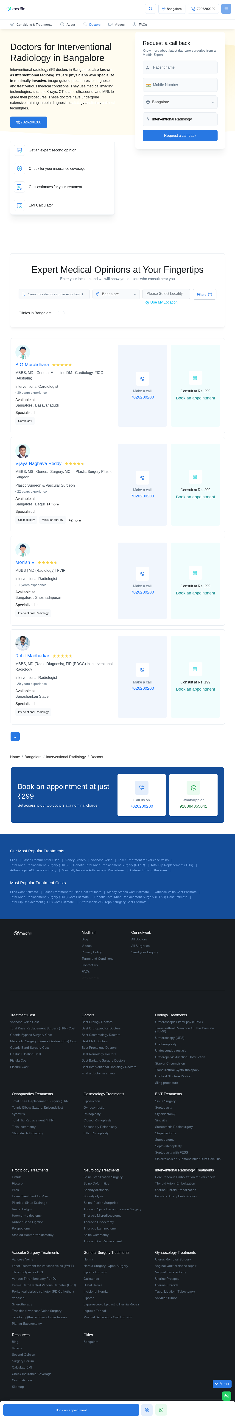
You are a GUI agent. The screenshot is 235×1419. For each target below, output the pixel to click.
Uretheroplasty (165, 1044)
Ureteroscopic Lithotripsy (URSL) (179, 1021)
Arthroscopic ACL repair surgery (35, 870)
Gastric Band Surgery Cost (29, 1047)
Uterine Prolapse (167, 1278)
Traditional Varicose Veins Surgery (37, 1310)
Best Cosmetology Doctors (101, 1034)
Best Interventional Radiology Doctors (109, 1066)
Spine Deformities (96, 1183)
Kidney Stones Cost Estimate (130, 892)
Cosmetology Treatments (104, 1094)
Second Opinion (23, 1354)
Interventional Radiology (66, 757)
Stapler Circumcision (170, 1063)
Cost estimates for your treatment (62, 187)
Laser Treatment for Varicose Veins (145, 860)
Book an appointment (71, 1410)
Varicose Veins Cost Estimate (177, 892)
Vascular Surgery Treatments (35, 1253)
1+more (53, 504)
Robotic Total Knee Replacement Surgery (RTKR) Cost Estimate (142, 897)
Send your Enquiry (144, 952)
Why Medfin (90, 977)
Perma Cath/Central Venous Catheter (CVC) (44, 1285)
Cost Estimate (22, 1380)
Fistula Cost (18, 1060)
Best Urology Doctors (97, 1021)
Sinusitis (161, 1120)
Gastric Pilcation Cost (25, 1054)
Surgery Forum (23, 1361)
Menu (224, 1384)
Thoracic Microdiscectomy (102, 1215)
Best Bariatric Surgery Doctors (104, 1060)
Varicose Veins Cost (24, 1021)
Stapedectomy (165, 1133)
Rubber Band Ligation (28, 1222)
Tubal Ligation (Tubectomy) (175, 1291)
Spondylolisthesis (96, 1189)
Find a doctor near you (98, 1073)
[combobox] (180, 102)
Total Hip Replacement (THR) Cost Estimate (44, 902)
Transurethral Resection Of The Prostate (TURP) (184, 1029)
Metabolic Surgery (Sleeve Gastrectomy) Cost (43, 1041)
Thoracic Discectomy (99, 1222)
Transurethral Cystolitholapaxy (177, 1069)
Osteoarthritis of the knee (150, 870)
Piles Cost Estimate (26, 892)
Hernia (88, 1259)
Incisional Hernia (96, 1291)
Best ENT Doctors (95, 1041)
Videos (87, 945)
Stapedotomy (164, 1139)
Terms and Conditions (97, 958)
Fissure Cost (19, 1066)
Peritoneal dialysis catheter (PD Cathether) (43, 1291)
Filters (201, 294)
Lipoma (89, 1297)
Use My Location (163, 302)
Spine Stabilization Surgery (103, 1177)
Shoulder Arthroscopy (27, 1133)
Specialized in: (27, 413)
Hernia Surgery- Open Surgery (106, 1265)
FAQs (86, 971)
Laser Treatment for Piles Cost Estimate (74, 892)
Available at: (25, 400)
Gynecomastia (94, 1107)
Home (15, 757)
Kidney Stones (77, 860)
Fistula (17, 1177)
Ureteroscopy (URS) (170, 1037)
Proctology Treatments (30, 1170)
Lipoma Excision (95, 1272)
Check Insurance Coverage (32, 1373)
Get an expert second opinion (62, 150)
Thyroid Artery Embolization (175, 1183)
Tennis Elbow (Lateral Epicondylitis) (37, 1107)
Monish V (25, 562)
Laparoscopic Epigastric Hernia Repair (111, 1304)
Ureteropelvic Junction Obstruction (180, 1057)
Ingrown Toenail (95, 1310)
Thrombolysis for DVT (28, 1272)
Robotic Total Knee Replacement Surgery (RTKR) (111, 865)
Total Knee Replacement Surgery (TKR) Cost (42, 1028)
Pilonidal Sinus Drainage (29, 1202)
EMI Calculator (62, 205)
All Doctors (139, 939)
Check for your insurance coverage (62, 168)
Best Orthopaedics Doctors (101, 1028)
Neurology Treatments (102, 1170)
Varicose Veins (103, 860)
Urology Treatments (171, 1015)
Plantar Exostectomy (27, 1323)
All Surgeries (140, 945)
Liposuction (92, 1101)
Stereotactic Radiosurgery (174, 1126)
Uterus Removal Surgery (173, 1259)
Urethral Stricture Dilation (173, 1076)
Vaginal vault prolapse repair (175, 1265)
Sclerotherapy (22, 1304)
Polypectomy (21, 1228)
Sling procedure (166, 1082)
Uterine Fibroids (166, 1285)
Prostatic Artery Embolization (176, 1196)
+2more (75, 520)
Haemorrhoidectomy (27, 1215)
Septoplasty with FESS (171, 1152)
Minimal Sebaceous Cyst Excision (108, 1317)
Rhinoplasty (92, 1113)
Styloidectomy (165, 1113)
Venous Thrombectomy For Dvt (34, 1278)
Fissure (17, 1183)
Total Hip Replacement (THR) (174, 865)
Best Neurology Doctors (99, 1054)
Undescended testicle (170, 1050)
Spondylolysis (93, 1196)
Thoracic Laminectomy (100, 1228)
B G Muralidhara (32, 364)
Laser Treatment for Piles (42, 860)
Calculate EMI (22, 1367)
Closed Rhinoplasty (98, 1120)
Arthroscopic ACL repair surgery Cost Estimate (114, 902)
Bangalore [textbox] (160, 102)
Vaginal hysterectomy (170, 1272)
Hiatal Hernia (93, 1285)
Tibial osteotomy (24, 1126)
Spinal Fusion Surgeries (101, 1202)
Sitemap (18, 1386)
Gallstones (91, 1278)
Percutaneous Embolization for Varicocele (185, 1177)
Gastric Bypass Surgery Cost (31, 1034)
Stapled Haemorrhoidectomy (32, 1234)
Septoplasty (163, 1107)
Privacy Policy (92, 952)
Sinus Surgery (165, 1101)
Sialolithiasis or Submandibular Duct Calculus (188, 1158)
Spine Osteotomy (96, 1234)
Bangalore (33, 757)
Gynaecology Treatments (175, 1253)
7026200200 (31, 122)
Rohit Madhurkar (33, 655)
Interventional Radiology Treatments (184, 1170)
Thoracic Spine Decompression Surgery (112, 1209)
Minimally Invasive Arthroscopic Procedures (95, 870)
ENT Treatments (168, 1094)
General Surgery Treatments (106, 1253)
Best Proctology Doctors (99, 1047)
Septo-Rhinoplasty (168, 1146)
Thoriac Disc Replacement (103, 1241)
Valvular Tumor (166, 1297)
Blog (85, 939)
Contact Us (90, 965)
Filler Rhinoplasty (96, 1133)
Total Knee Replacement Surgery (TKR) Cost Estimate (51, 897)
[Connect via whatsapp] (161, 1410)
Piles (15, 860)
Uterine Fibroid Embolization (175, 1189)
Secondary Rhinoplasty (100, 1126)
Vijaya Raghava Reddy (39, 463)
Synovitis (18, 1113)
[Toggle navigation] (226, 9)
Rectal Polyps (22, 1209)
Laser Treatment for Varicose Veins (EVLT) (43, 1265)
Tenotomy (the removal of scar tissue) (39, 1317)
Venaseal (18, 1297)
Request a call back (180, 135)
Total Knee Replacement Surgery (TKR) (40, 865)
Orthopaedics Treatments (32, 1094)
